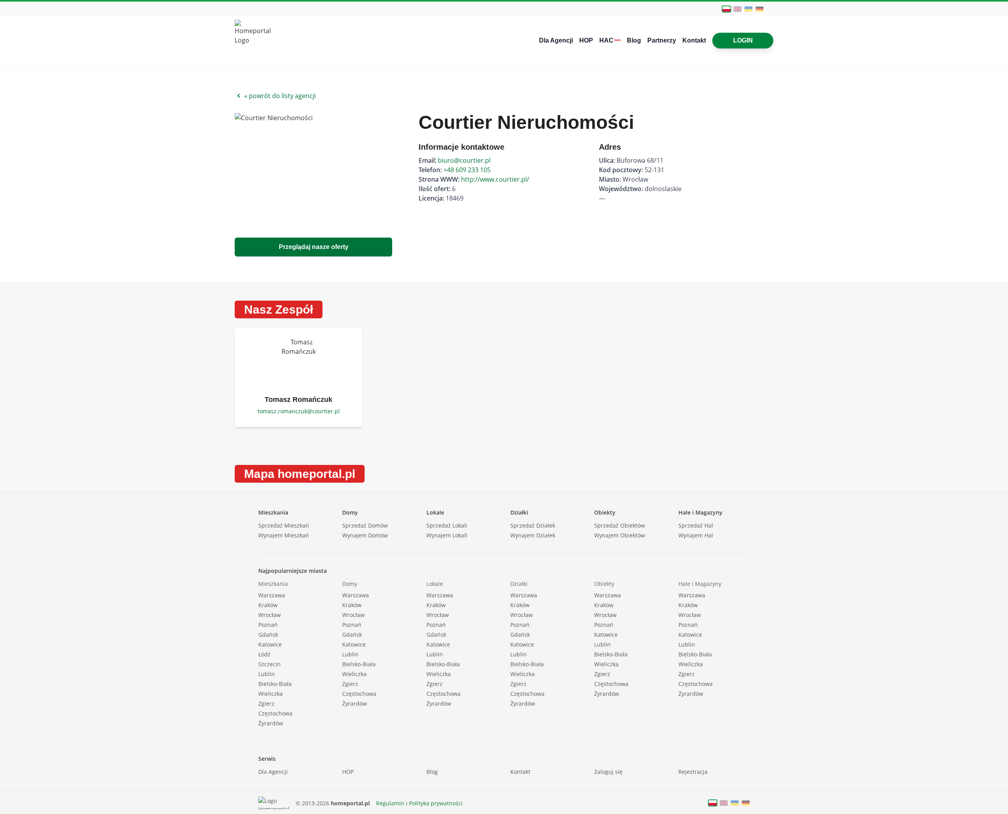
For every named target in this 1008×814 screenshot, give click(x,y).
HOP (586, 40)
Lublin (266, 674)
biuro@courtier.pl (464, 160)
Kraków (268, 605)
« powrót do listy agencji (280, 95)
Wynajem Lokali (446, 535)
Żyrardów (270, 723)
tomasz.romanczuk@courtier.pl (299, 411)
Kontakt (694, 40)
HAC (610, 40)
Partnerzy (661, 40)
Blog (634, 40)
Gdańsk (268, 634)
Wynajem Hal (695, 535)
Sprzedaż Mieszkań (283, 525)
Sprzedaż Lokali (446, 525)
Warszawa (271, 595)
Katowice (270, 644)
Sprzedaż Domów (365, 525)
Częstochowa (275, 713)
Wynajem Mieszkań (283, 535)
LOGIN (743, 40)
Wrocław (269, 615)
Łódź (264, 654)
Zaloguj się (608, 771)
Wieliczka (270, 693)
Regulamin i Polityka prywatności (419, 803)
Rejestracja (693, 771)
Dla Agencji (556, 40)
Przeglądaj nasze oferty (313, 246)
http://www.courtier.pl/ (495, 179)
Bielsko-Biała (275, 684)
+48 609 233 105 (467, 169)
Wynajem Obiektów (619, 535)
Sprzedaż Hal (695, 525)
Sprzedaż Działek (532, 525)
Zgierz (266, 703)
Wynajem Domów (365, 535)
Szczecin (269, 664)
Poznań (268, 624)
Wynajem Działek (532, 535)
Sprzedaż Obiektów (619, 525)
